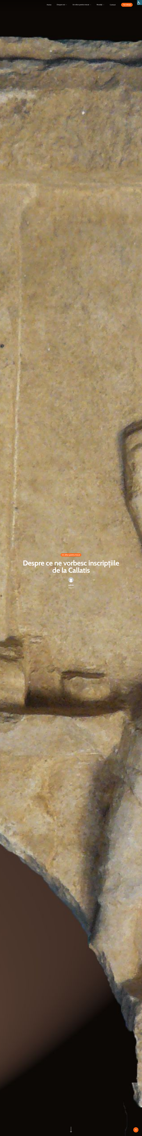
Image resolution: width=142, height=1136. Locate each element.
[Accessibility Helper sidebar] (139, 2)
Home (49, 5)
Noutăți (99, 5)
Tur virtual (127, 5)
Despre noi (61, 5)
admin (71, 585)
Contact (113, 5)
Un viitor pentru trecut (81, 5)
